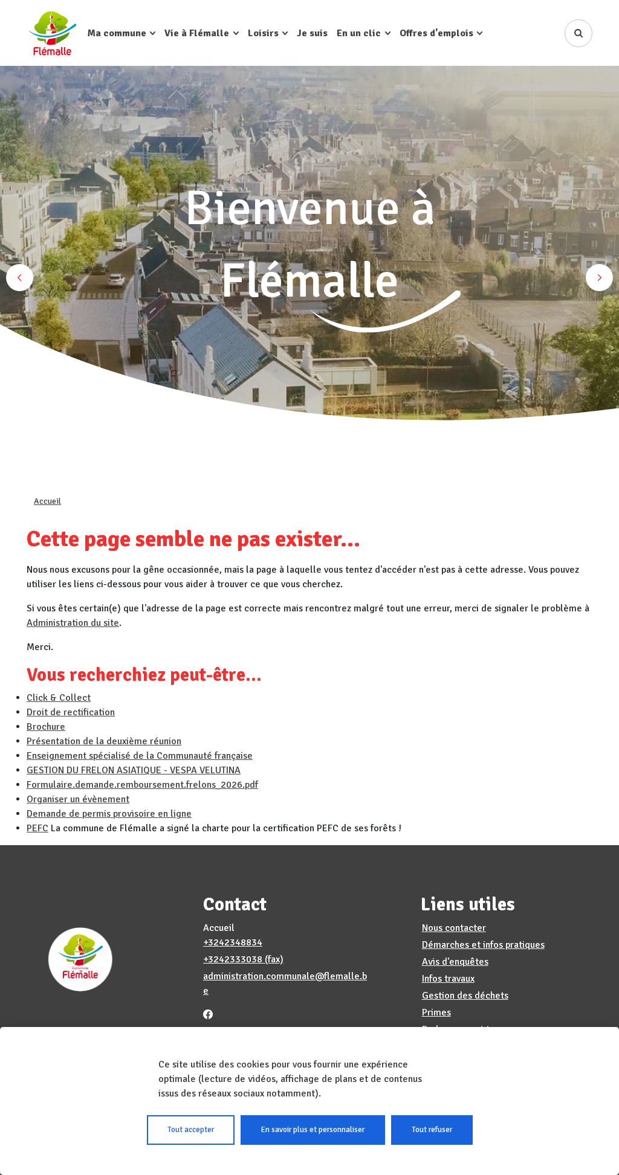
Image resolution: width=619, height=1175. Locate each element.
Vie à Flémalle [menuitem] (196, 33)
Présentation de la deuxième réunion (104, 741)
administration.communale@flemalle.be (285, 983)
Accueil (47, 501)
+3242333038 (232, 959)
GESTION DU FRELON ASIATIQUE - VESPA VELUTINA (134, 770)
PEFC (37, 828)
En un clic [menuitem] (359, 33)
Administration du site (73, 623)
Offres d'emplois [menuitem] (436, 33)
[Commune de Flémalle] (52, 33)
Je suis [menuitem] (312, 33)
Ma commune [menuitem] (117, 33)
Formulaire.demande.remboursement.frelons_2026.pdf (142, 785)
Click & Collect (59, 698)
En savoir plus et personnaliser (313, 1130)
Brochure (46, 727)
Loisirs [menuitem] (263, 33)
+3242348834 (232, 942)
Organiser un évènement (78, 799)
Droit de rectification (71, 712)
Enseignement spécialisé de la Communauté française (140, 756)
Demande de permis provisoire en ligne (109, 814)
